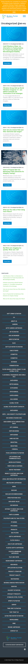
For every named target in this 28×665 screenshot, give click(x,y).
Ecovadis (14, 362)
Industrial (14, 442)
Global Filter (14, 403)
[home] (10, 17)
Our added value (14, 501)
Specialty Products (14, 594)
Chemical (15, 449)
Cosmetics (14, 354)
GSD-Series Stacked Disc (14, 418)
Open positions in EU (14, 498)
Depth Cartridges (15, 536)
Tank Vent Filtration (14, 608)
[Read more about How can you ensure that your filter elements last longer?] (14, 129)
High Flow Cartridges (15, 544)
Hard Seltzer (14, 438)
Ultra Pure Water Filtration (14, 616)
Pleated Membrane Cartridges (15, 552)
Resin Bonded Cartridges (14, 561)
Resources (14, 564)
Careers (15, 324)
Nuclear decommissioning (14, 494)
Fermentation (14, 365)
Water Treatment (15, 469)
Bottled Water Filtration (14, 347)
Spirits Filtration (14, 601)
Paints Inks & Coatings (15, 466)
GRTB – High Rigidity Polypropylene (14, 414)
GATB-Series (14, 380)
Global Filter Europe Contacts (14, 406)
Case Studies (14, 350)
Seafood (14, 586)
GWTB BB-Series (14, 431)
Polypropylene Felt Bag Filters (14, 518)
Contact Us (14, 631)
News (14, 486)
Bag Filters (15, 532)
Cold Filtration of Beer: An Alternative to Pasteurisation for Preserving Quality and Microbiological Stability (13, 277)
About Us (14, 321)
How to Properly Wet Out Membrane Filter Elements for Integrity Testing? (13, 294)
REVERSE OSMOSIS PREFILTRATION (14, 582)
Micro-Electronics (15, 462)
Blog (14, 343)
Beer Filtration (14, 339)
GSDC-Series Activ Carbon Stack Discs (14, 422)
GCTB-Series (14, 388)
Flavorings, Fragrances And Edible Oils (14, 375)
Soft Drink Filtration (14, 313)
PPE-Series (14, 526)
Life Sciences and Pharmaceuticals (15, 457)
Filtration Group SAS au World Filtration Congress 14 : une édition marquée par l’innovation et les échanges (13, 284)
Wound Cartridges (14, 627)
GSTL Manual (14, 427)
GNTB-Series (14, 410)
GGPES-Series (14, 395)
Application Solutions (14, 567)
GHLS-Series (14, 399)
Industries (14, 446)
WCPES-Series (14, 619)
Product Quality (14, 575)
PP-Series (14, 522)
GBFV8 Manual (14, 384)
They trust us (14, 612)
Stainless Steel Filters (15, 597)
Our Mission (14, 505)
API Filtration (14, 332)
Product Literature (14, 571)
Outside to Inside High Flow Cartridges (14, 510)
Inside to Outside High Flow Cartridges (14, 474)
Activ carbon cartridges (14, 328)
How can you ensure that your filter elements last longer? (14, 290)
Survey (14, 604)
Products (14, 529)
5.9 (14, 317)
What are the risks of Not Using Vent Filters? (14, 298)
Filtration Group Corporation (14, 644)
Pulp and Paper (14, 557)
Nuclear (14, 490)
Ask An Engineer (14, 335)
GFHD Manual (14, 391)
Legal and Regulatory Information (14, 479)
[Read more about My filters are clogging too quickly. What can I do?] (14, 246)
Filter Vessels (15, 540)
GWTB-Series (14, 434)
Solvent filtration (14, 590)
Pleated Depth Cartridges (15, 547)
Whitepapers (15, 579)
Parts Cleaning (14, 514)
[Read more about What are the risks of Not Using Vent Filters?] (14, 208)
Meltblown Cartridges (14, 482)
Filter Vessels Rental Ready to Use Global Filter (14, 370)
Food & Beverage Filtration (15, 453)
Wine (14, 623)
